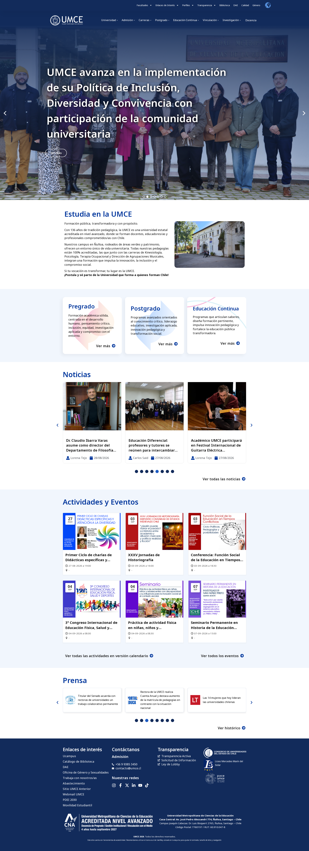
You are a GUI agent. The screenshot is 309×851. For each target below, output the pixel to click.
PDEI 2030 (70, 800)
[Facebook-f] (120, 785)
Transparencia (204, 5)
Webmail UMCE (73, 794)
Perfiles (186, 5)
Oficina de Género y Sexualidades (86, 772)
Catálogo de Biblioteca (78, 761)
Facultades (142, 5)
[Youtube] (140, 785)
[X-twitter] (127, 785)
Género (256, 5)
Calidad (245, 5)
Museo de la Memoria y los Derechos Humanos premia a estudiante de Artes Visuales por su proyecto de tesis (154, 445)
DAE (235, 5)
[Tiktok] (147, 785)
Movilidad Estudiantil (77, 805)
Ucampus (69, 756)
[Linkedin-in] (134, 785)
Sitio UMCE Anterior (77, 789)
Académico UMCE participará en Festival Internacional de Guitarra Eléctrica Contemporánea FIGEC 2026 (91, 445)
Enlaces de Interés (165, 5)
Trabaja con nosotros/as (80, 778)
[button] (154, 113)
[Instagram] (114, 785)
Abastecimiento (74, 783)
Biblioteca (224, 5)
